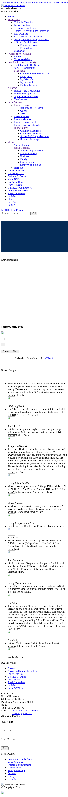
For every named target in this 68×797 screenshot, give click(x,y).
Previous (7, 351)
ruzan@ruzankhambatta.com (23, 710)
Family (11, 776)
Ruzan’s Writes (15, 688)
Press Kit (12, 779)
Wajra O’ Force (15, 679)
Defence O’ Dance (17, 676)
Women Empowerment (19, 764)
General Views (15, 767)
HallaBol (12, 685)
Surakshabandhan (16, 682)
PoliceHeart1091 (16, 673)
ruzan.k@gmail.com (22, 713)
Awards (11, 668)
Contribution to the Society (21, 759)
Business (12, 773)
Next (15, 351)
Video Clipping (15, 762)
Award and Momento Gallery (22, 671)
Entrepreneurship (16, 770)
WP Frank (49, 358)
